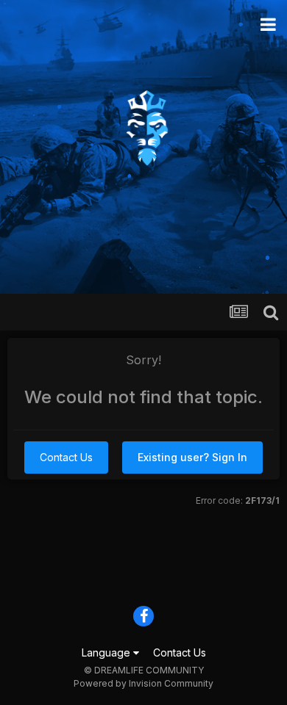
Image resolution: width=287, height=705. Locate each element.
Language (107, 652)
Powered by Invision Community (143, 683)
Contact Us (66, 457)
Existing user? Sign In (192, 457)
